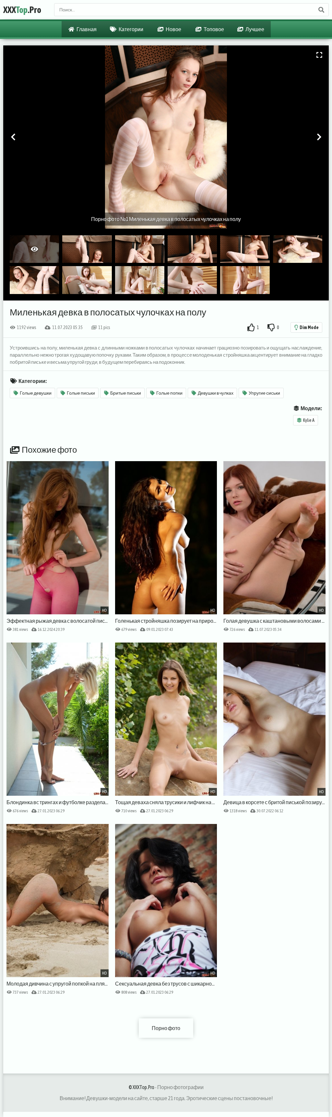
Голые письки (81, 393)
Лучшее (254, 29)
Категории (130, 29)
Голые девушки (36, 393)
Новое (173, 29)
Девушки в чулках (215, 393)
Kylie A (308, 420)
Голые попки (169, 393)
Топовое (213, 29)
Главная (86, 29)
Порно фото (166, 1028)
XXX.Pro (22, 10)
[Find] (320, 9)
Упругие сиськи (264, 393)
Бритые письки (125, 393)
